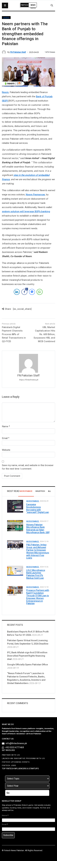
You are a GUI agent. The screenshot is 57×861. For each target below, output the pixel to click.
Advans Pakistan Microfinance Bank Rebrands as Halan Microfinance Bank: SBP (38, 528)
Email (5, 438)
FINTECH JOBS (9, 765)
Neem (5, 92)
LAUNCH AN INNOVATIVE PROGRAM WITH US (23, 758)
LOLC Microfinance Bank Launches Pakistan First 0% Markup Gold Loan (35, 574)
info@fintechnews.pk (16, 743)
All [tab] (49, 491)
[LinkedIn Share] (17, 292)
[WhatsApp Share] (40, 292)
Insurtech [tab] (40, 491)
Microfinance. (32, 501)
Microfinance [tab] (26, 491)
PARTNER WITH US (11, 755)
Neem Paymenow (35, 194)
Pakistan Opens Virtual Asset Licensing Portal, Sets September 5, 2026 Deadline (27, 642)
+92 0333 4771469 (14, 747)
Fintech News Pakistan (14, 850)
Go (8, 793)
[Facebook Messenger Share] (32, 292)
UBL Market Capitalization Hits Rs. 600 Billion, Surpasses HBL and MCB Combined (44, 334)
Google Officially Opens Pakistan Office (27, 664)
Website (6, 450)
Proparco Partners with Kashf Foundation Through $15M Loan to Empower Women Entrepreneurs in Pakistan (37, 597)
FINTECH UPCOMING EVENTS (16, 762)
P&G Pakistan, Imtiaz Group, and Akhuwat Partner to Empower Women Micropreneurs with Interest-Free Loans (37, 551)
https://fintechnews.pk (28, 379)
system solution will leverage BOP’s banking (26, 211)
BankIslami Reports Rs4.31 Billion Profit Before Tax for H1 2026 (27, 633)
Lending (6, 17)
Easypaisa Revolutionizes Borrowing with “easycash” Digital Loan (37, 508)
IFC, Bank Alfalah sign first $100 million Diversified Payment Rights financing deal (27, 656)
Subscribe (8, 835)
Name (5, 426)
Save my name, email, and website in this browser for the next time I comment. (28, 467)
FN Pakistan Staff (18, 52)
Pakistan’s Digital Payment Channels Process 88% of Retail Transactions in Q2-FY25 (14, 334)
